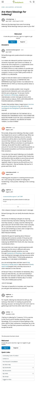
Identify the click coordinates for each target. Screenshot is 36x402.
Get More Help (7, 364)
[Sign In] (33, 2)
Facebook (7, 95)
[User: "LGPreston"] (3, 128)
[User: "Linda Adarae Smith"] (3, 173)
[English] (18, 2)
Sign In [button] (13, 42)
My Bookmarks (18, 367)
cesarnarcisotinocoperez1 (13, 50)
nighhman (8, 190)
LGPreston (8, 127)
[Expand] (18, 207)
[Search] (30, 2)
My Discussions (7, 370)
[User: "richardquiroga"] (3, 20)
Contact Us (6, 358)
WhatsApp (15, 95)
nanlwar (8, 312)
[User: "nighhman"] (3, 190)
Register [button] (22, 42)
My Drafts (18, 373)
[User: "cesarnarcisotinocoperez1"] (3, 50)
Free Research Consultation (10, 361)
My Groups (6, 376)
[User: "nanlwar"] (3, 312)
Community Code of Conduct (10, 355)
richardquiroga (10, 19)
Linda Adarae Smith (11, 172)
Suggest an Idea (7, 379)
